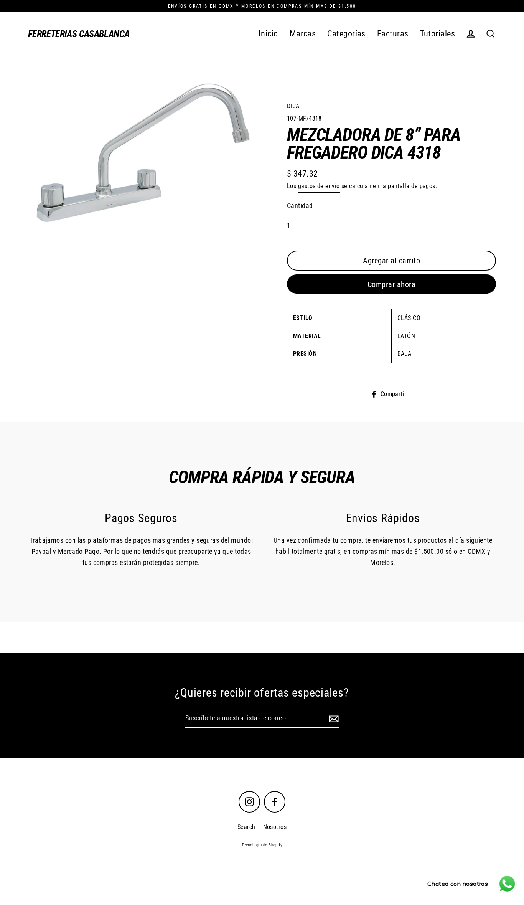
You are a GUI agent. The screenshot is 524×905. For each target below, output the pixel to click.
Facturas (393, 33)
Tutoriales (437, 33)
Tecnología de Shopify (262, 844)
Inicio (268, 33)
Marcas (303, 33)
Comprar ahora (391, 284)
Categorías (346, 33)
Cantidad (300, 205)
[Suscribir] (332, 719)
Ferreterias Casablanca (78, 34)
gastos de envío (319, 186)
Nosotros (275, 827)
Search (246, 827)
